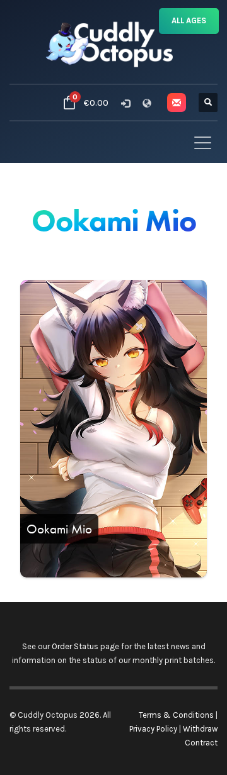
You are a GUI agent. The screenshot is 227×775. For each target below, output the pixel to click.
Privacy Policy (153, 728)
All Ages (189, 20)
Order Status (75, 646)
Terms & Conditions (176, 715)
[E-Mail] (176, 102)
